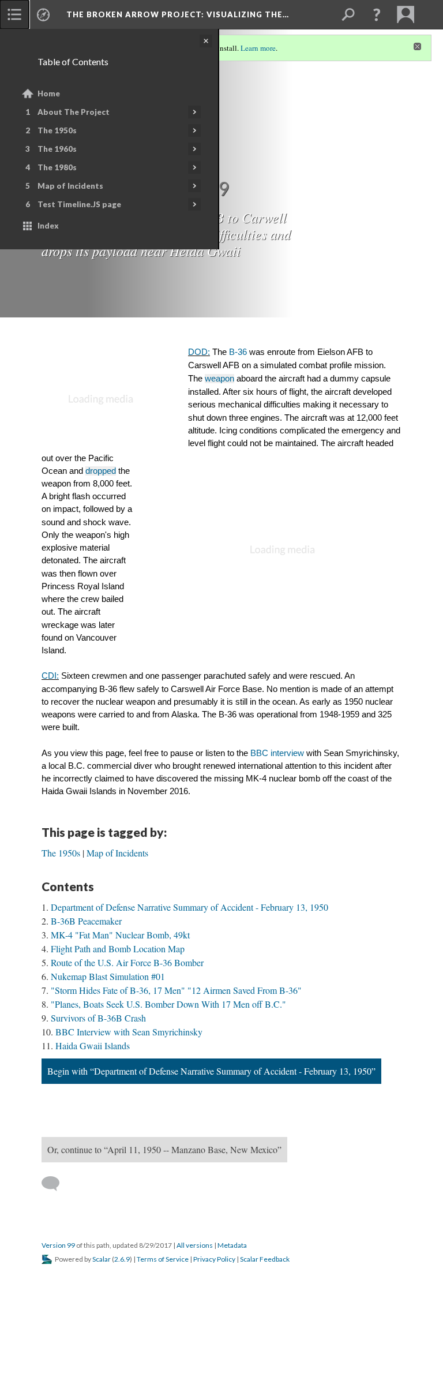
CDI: (50, 675)
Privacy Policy (214, 1259)
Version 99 (58, 1245)
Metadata (232, 1245)
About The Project (73, 112)
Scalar (101, 1259)
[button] (376, 14)
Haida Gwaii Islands (92, 1045)
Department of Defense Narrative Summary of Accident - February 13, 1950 (189, 907)
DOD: (199, 352)
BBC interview (277, 753)
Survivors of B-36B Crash (98, 1018)
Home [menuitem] (48, 93)
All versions (195, 1245)
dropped (100, 471)
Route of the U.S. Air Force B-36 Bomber (127, 962)
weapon (219, 378)
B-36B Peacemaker (86, 921)
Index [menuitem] (48, 225)
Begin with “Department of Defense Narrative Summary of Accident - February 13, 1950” (211, 1071)
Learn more (258, 48)
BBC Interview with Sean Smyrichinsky (128, 1032)
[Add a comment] (56, 1183)
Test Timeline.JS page (79, 204)
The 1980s (57, 167)
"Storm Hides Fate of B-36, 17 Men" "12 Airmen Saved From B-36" (176, 990)
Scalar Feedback (265, 1259)
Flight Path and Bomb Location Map (118, 948)
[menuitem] (14, 14)
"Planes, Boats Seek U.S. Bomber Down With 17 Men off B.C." (168, 1004)
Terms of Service (163, 1259)
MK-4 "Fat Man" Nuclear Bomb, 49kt (120, 935)
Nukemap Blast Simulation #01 (108, 976)
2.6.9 (122, 1259)
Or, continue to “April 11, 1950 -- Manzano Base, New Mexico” (164, 1149)
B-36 (238, 352)
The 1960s (57, 149)
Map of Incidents (70, 185)
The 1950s (57, 130)
